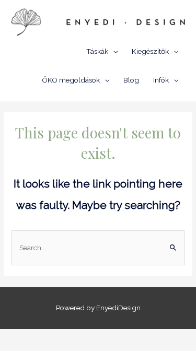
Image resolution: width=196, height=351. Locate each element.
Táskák (97, 51)
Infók (161, 80)
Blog (131, 80)
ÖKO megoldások (71, 80)
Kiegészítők (150, 51)
